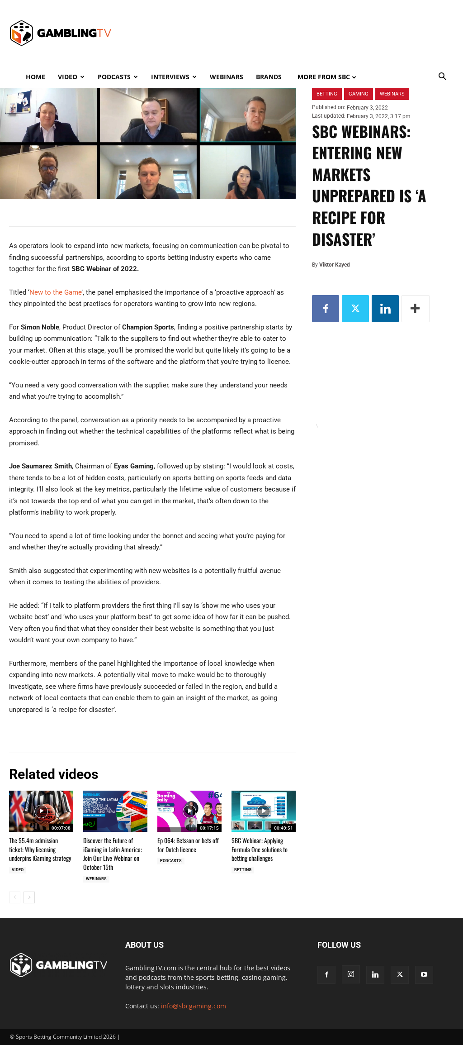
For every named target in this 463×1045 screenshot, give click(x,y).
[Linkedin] (385, 308)
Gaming (359, 94)
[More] (416, 308)
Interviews (170, 76)
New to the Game (55, 292)
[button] (442, 77)
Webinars (226, 76)
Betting (242, 870)
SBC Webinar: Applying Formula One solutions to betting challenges (260, 849)
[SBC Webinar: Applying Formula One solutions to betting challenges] (264, 811)
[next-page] (29, 897)
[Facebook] (325, 308)
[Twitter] (355, 308)
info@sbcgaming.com (193, 1006)
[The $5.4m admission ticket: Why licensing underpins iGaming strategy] (41, 811)
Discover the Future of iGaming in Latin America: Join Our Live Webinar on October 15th (112, 853)
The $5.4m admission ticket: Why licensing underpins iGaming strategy (40, 849)
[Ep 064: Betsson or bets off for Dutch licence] (189, 811)
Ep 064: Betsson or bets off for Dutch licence (188, 844)
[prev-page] (14, 897)
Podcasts (114, 76)
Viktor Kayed (334, 265)
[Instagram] (351, 974)
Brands (269, 76)
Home (35, 76)
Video (67, 76)
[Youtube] (424, 975)
